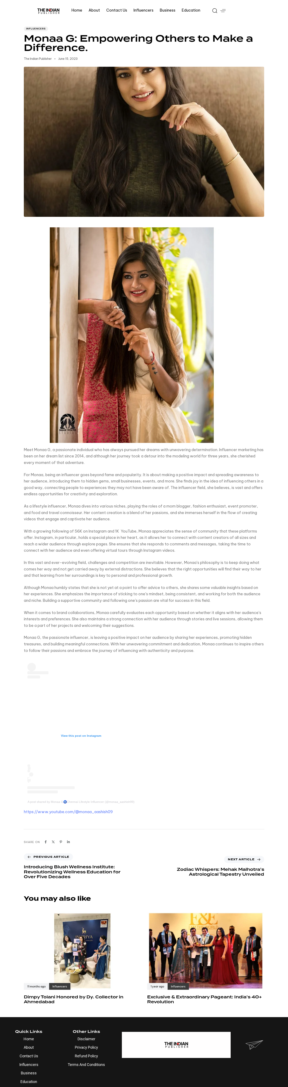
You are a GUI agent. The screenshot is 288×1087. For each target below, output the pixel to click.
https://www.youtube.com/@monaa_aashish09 (68, 811)
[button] (213, 10)
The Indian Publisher (38, 59)
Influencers (143, 10)
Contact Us (116, 10)
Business (167, 10)
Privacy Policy (86, 1047)
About (94, 10)
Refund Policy (86, 1056)
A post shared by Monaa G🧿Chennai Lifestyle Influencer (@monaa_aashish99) (81, 801)
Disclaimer (86, 1039)
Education (191, 10)
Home (76, 10)
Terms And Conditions (86, 1064)
